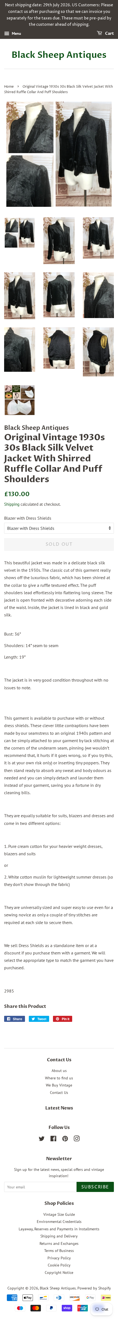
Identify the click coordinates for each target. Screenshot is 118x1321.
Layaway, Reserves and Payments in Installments (59, 1228)
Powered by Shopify (94, 1288)
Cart (109, 33)
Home (9, 86)
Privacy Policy (59, 1258)
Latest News (59, 1108)
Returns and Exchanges (59, 1243)
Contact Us (59, 1092)
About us (59, 1070)
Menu (16, 33)
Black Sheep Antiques (59, 55)
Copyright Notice (59, 1272)
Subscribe (95, 1187)
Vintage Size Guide (59, 1214)
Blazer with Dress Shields (27, 518)
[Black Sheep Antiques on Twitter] (42, 1139)
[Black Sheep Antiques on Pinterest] (65, 1139)
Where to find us (59, 1078)
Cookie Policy (59, 1265)
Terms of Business (59, 1250)
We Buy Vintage (59, 1085)
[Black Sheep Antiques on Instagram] (77, 1139)
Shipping (11, 504)
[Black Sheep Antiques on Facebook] (53, 1139)
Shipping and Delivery (59, 1236)
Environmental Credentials (59, 1221)
